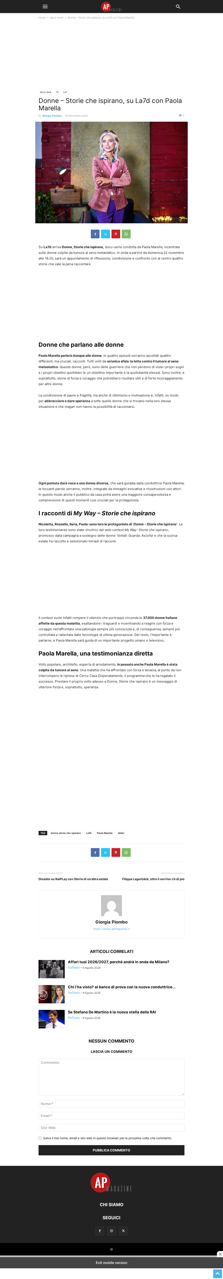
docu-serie (56, 17)
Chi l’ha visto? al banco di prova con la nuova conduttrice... (122, 987)
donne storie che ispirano (66, 833)
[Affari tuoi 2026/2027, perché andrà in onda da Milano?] (52, 969)
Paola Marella (104, 833)
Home (42, 17)
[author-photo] (111, 916)
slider (121, 833)
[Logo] (111, 1191)
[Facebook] (95, 234)
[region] (111, 56)
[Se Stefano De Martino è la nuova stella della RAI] (52, 1020)
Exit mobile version (111, 1262)
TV (57, 92)
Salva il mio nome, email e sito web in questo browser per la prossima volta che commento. (107, 1138)
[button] (45, 6)
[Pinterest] (116, 234)
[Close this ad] (220, 1254)
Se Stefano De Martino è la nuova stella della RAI (112, 1012)
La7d (88, 833)
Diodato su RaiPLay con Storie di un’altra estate (73, 879)
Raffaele (74, 967)
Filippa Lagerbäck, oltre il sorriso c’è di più (153, 879)
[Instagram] (111, 1231)
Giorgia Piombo (52, 115)
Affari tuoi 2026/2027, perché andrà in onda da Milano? (118, 962)
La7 (65, 92)
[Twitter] (105, 234)
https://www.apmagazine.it (111, 929)
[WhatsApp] (126, 234)
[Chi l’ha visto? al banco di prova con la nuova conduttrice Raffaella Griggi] (52, 994)
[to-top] (217, 1271)
